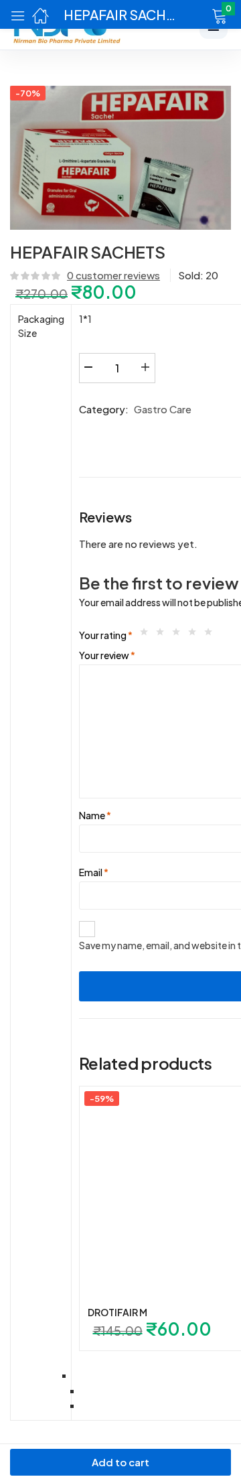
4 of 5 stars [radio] (195, 635)
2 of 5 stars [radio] (163, 635)
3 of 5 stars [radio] (179, 635)
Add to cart (120, 1462)
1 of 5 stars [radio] (147, 635)
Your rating (106, 635)
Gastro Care (162, 409)
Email (93, 872)
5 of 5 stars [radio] (212, 635)
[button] (202, 14)
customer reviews (113, 275)
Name (95, 815)
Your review (107, 655)
